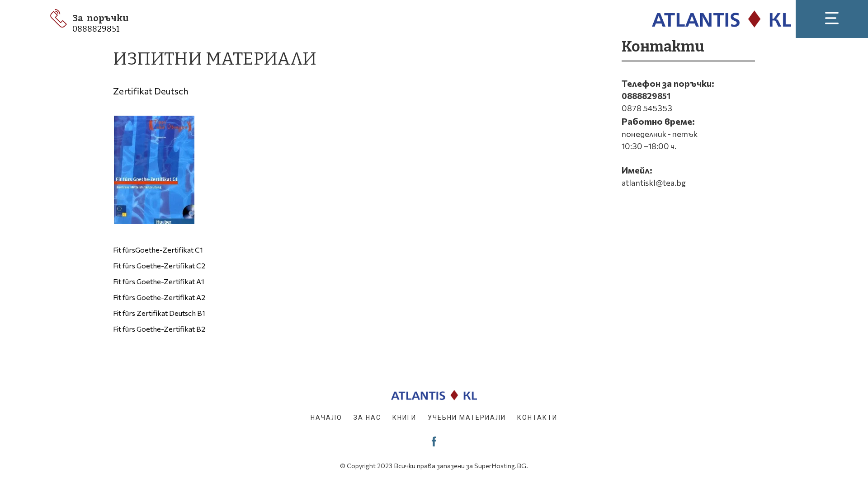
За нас (367, 417)
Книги (404, 417)
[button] (832, 18)
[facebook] (434, 441)
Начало (326, 417)
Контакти (537, 417)
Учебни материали (467, 417)
